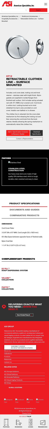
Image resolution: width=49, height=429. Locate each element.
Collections (8, 353)
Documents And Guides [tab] (24, 209)
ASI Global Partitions (11, 374)
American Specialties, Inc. (10, 16)
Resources (7, 359)
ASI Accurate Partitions (11, 377)
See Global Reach (23, 315)
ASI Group (7, 383)
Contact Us (8, 362)
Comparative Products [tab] (24, 215)
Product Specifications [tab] (24, 203)
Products (7, 356)
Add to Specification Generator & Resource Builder (18, 133)
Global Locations (15, 387)
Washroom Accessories (30, 16)
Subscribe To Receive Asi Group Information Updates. (22, 347)
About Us (7, 351)
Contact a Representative (24, 139)
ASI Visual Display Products (13, 380)
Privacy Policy (26, 413)
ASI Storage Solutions (11, 371)
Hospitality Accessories (9, 19)
